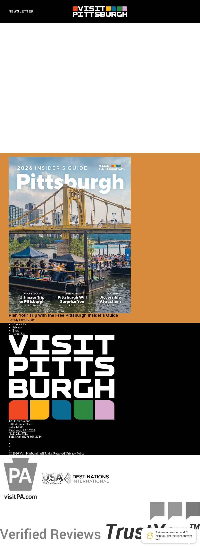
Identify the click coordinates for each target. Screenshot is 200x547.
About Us (18, 333)
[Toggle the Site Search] (179, 11)
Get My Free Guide (22, 320)
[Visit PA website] (20, 478)
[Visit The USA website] (52, 478)
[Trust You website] (100, 520)
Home (19, 40)
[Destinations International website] (86, 478)
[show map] (17, 83)
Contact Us (19, 324)
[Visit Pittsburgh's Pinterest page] (14, 450)
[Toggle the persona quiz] (42, 11)
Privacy (17, 327)
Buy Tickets (19, 104)
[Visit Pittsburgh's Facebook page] (14, 439)
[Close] (10, 155)
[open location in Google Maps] (58, 90)
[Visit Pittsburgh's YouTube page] (14, 446)
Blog (15, 330)
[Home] (100, 11)
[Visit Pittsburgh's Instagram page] (14, 443)
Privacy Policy (75, 453)
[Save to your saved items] (12, 83)
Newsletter (21, 11)
